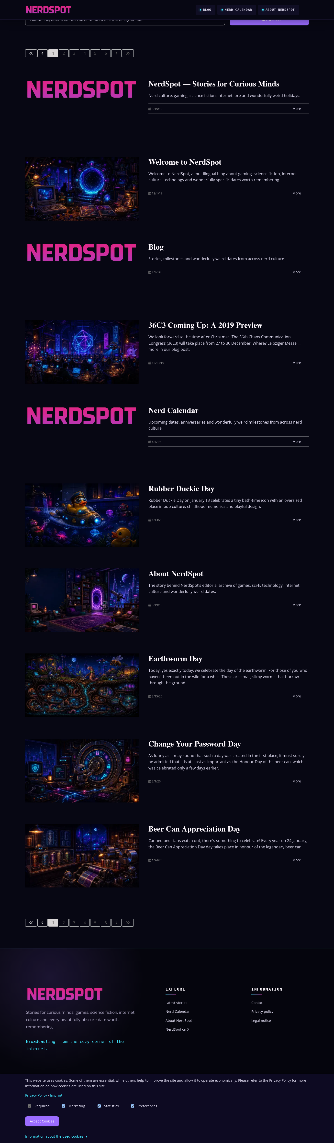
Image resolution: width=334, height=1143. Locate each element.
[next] (116, 53)
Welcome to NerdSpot (185, 161)
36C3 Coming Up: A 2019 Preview (205, 325)
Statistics (111, 1106)
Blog (207, 9)
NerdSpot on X (177, 1029)
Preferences (147, 1106)
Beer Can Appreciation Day (194, 828)
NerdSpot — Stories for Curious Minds (213, 83)
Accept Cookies (42, 1121)
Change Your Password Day (194, 743)
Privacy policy (262, 1011)
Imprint (56, 1095)
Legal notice (261, 1020)
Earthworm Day (175, 658)
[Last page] (128, 53)
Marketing (76, 1106)
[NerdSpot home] (65, 994)
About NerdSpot (280, 9)
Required (42, 1106)
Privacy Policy (36, 1095)
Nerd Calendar (238, 9)
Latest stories (176, 1002)
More (296, 108)
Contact (257, 1002)
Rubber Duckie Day (181, 488)
